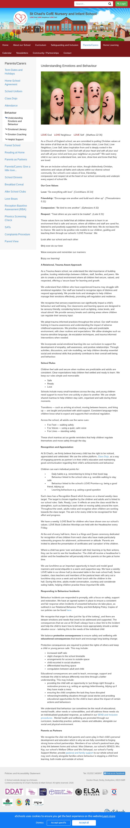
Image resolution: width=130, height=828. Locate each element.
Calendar (7, 53)
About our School (21, 45)
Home (5, 45)
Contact (67, 53)
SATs (8, 227)
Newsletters (22, 53)
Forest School (12, 145)
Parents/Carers (90, 45)
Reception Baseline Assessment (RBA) (16, 207)
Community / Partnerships (46, 53)
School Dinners (13, 177)
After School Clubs (15, 191)
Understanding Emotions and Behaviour (15, 121)
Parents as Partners (16, 159)
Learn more (108, 816)
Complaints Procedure (17, 234)
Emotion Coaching (17, 134)
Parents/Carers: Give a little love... (17, 168)
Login (123, 3)
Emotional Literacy (17, 129)
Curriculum (40, 45)
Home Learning (111, 45)
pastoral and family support (80, 752)
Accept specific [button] (58, 822)
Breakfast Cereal (14, 184)
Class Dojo (11, 98)
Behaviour (10, 112)
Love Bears (11, 198)
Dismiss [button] (40, 822)
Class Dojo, (103, 456)
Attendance (11, 105)
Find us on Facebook (115, 773)
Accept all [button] (84, 822)
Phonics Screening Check (15, 218)
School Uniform (13, 91)
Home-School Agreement (12, 82)
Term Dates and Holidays (14, 72)
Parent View (12, 241)
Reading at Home (15, 152)
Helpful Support (15, 139)
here (69, 610)
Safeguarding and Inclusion (64, 45)
